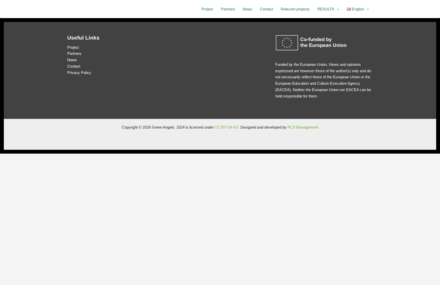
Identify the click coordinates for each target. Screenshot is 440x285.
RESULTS (325, 8)
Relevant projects (295, 8)
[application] (336, 9)
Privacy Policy (79, 72)
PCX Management (302, 127)
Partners (228, 8)
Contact (266, 8)
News (247, 8)
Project (207, 8)
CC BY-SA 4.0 (227, 127)
